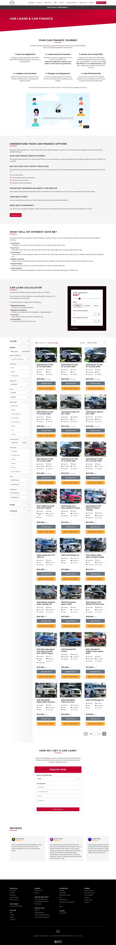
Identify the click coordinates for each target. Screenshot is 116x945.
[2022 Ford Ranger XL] (71, 545)
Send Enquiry (58, 809)
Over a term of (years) (80, 310)
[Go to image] (43, 360)
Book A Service (101, 2)
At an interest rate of (80, 318)
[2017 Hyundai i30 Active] (71, 639)
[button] (13, 848)
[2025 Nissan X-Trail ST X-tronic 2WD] (46, 402)
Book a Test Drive (46, 388)
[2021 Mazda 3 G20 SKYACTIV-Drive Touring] (95, 496)
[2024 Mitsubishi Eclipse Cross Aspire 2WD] (95, 639)
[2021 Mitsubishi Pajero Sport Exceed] (46, 690)
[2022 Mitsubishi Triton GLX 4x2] (71, 690)
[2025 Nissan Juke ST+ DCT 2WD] (71, 402)
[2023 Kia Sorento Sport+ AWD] (71, 592)
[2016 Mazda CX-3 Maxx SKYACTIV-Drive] (71, 496)
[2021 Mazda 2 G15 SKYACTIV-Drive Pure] (95, 592)
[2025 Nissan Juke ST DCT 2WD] (95, 402)
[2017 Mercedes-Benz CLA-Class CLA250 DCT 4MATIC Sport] (46, 639)
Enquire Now (46, 383)
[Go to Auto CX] (58, 943)
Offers (55, 2)
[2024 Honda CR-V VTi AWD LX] (46, 545)
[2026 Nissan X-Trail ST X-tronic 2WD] (46, 354)
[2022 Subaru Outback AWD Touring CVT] (46, 592)
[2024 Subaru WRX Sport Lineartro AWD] (95, 545)
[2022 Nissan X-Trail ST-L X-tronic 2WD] (95, 449)
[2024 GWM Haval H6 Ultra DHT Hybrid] (46, 496)
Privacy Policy (79, 935)
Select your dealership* (44, 775)
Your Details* (41, 784)
